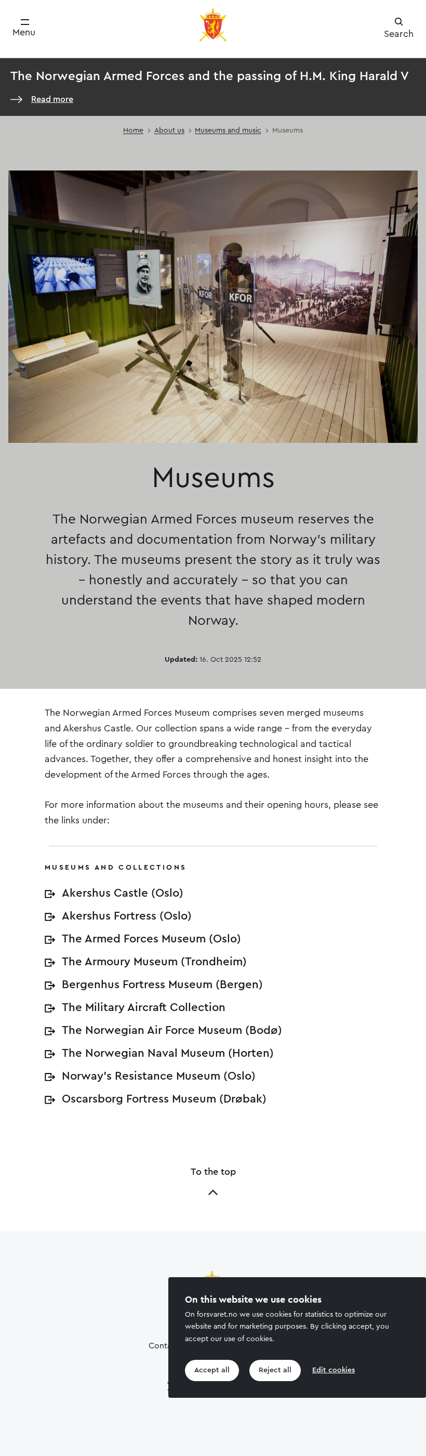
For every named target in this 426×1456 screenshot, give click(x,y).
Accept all (212, 1370)
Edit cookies (333, 1370)
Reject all (275, 1370)
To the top (213, 1171)
